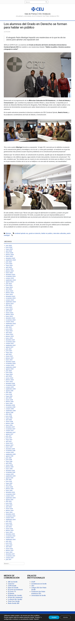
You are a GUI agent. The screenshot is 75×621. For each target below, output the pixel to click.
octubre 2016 (10, 452)
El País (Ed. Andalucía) (15, 597)
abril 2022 (9, 332)
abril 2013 (9, 527)
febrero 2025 (10, 271)
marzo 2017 (9, 443)
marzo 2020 (9, 378)
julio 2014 (8, 501)
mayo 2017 (9, 439)
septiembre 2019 (11, 389)
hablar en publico (46, 233)
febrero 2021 (9, 358)
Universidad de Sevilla (38, 595)
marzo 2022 (9, 334)
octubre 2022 (10, 321)
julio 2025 (9, 262)
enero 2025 (9, 272)
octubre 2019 (10, 387)
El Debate (11, 593)
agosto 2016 (9, 456)
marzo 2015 (9, 487)
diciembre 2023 (10, 296)
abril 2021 (9, 354)
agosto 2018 (9, 412)
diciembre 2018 (10, 405)
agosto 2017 (9, 434)
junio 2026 (9, 247)
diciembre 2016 (10, 449)
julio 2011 (8, 559)
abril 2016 (9, 463)
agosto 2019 (9, 390)
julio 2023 (9, 305)
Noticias (8, 233)
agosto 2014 (9, 499)
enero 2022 (9, 338)
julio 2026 (9, 245)
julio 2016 (8, 458)
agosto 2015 (9, 478)
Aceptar (54, 617)
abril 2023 (9, 311)
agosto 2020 (9, 369)
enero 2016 (9, 468)
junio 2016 (9, 459)
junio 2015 (9, 481)
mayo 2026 (9, 249)
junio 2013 (9, 523)
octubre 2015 (10, 474)
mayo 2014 (9, 505)
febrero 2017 (9, 445)
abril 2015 (9, 485)
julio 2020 (9, 371)
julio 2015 (8, 479)
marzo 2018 (9, 421)
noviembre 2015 (10, 472)
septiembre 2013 (11, 519)
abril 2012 (9, 546)
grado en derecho (34, 233)
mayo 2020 (9, 374)
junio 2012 (9, 543)
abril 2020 (9, 376)
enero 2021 (9, 360)
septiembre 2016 (11, 454)
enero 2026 (9, 256)
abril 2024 (9, 289)
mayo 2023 (9, 309)
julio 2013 (8, 521)
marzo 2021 (9, 356)
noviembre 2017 (10, 429)
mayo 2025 (9, 265)
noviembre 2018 (10, 407)
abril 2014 (9, 507)
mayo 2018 (9, 418)
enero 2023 (9, 316)
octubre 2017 (9, 430)
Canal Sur (11, 584)
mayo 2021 (9, 352)
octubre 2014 (10, 496)
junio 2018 (9, 416)
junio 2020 (9, 372)
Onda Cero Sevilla (14, 601)
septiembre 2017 (10, 432)
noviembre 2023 (11, 298)
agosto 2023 (9, 303)
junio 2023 (9, 307)
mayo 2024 (9, 287)
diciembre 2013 (10, 514)
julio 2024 (9, 283)
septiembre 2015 (11, 476)
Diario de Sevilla (13, 587)
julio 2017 (8, 436)
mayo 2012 (9, 545)
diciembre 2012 (10, 534)
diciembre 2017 (10, 427)
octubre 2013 (10, 517)
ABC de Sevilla (12, 582)
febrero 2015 (9, 488)
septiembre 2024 (11, 280)
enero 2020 (9, 381)
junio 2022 (9, 329)
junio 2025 (9, 263)
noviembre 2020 (11, 363)
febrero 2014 (9, 510)
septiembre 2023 (11, 301)
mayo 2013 (9, 525)
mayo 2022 (9, 331)
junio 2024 (9, 285)
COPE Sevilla (12, 585)
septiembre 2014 (11, 498)
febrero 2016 (9, 467)
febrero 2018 (9, 423)
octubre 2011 (9, 557)
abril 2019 (9, 398)
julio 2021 (8, 349)
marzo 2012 (9, 548)
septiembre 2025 (11, 260)
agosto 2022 (9, 325)
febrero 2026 (10, 254)
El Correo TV (12, 591)
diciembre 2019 (10, 383)
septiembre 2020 (11, 367)
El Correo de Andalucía (15, 589)
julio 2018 (8, 414)
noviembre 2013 (10, 516)
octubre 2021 (10, 343)
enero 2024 (9, 294)
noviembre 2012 (10, 536)
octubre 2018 (10, 409)
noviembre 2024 (11, 276)
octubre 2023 (10, 300)
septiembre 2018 (11, 410)
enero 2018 (9, 425)
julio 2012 (8, 541)
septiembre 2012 (11, 539)
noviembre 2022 (11, 320)
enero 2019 (9, 403)
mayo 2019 (9, 396)
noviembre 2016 (10, 450)
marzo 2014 (9, 508)
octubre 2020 (10, 365)
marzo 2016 (9, 465)
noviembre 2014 (10, 494)
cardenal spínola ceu (21, 233)
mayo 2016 (9, 461)
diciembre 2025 (10, 258)
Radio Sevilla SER (13, 603)
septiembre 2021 (11, 345)
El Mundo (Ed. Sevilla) (15, 595)
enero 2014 (9, 512)
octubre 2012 (10, 537)
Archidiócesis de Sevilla (38, 584)
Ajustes (65, 617)
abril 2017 (9, 441)
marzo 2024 (9, 291)
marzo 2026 (9, 253)
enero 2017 (9, 447)
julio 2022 (9, 327)
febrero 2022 (10, 336)
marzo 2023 (9, 312)
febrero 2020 (10, 379)
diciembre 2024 (10, 274)
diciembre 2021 (10, 340)
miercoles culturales (59, 233)
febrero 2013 (9, 530)
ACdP (33, 582)
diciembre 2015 (10, 470)
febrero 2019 (9, 401)
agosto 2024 (9, 282)
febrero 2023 (10, 314)
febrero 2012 (9, 550)
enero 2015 (9, 490)
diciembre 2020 (10, 361)
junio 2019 (9, 394)
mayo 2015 (9, 483)
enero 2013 (9, 532)
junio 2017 (9, 438)
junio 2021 (9, 350)
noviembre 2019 (10, 385)
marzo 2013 (9, 528)
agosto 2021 (9, 347)
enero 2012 (9, 552)
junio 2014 (9, 503)
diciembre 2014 (10, 492)
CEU (32, 585)
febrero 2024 (10, 292)
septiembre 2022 (11, 323)
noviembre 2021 (10, 341)
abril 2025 (9, 267)
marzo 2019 (9, 400)
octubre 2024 (10, 278)
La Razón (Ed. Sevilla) (15, 599)
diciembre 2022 (10, 318)
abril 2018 (9, 419)
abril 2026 (9, 251)
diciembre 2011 (10, 554)
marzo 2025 (9, 269)
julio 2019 (8, 392)
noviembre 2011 (10, 556)
